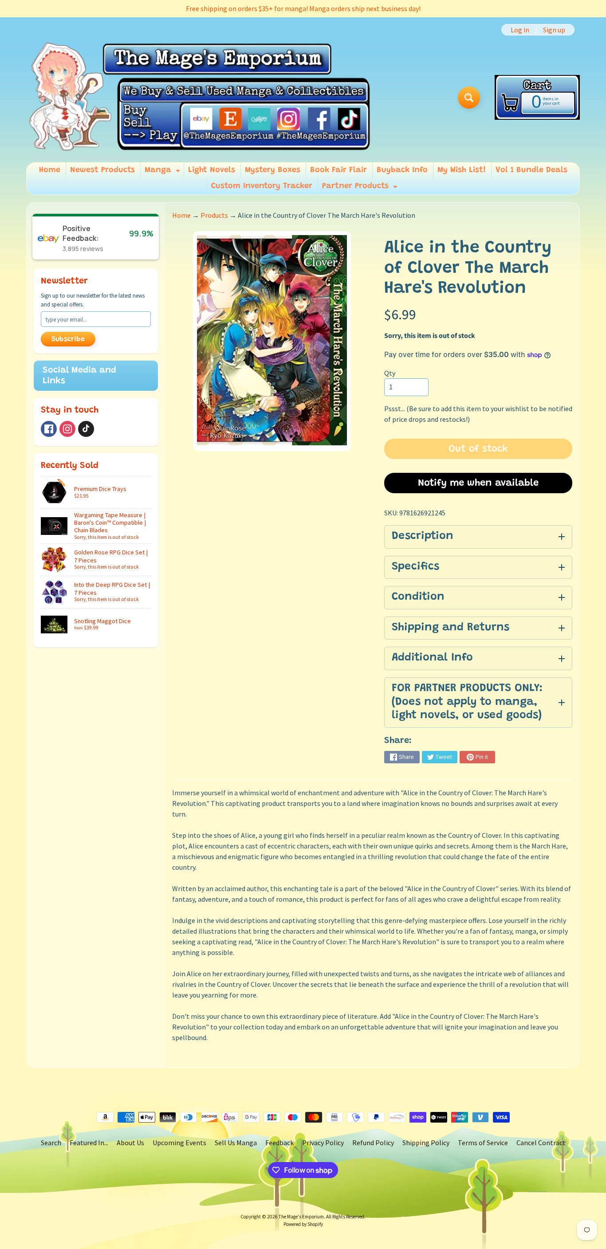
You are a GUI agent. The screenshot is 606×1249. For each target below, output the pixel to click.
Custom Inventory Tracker (261, 186)
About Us (130, 1142)
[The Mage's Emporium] (200, 97)
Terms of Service (483, 1142)
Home (49, 170)
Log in (520, 29)
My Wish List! (461, 170)
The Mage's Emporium (301, 1217)
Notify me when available (478, 483)
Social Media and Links (79, 375)
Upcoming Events (179, 1142)
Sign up (554, 29)
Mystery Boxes (272, 170)
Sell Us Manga (236, 1142)
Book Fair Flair (338, 170)
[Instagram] (67, 429)
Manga (163, 172)
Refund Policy (373, 1142)
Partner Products (361, 188)
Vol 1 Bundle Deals (531, 170)
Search (51, 1142)
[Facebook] (49, 429)
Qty (389, 373)
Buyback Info (402, 170)
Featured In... (89, 1142)
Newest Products (102, 170)
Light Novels (211, 170)
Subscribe (68, 339)
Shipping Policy (425, 1142)
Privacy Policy (323, 1142)
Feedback (279, 1142)
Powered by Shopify (303, 1224)
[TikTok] (86, 429)
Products (214, 215)
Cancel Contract (541, 1142)
